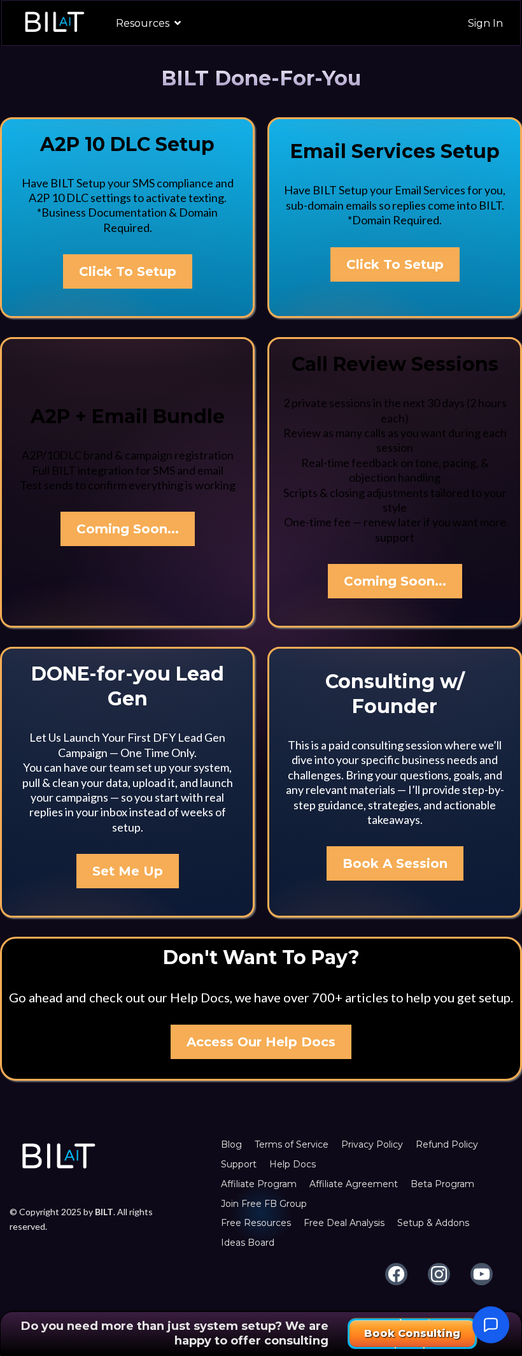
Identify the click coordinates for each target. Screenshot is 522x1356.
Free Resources (256, 1223)
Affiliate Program (259, 1184)
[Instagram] (439, 1274)
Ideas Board (247, 1242)
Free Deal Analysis (344, 1223)
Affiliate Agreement (353, 1184)
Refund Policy (447, 1144)
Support (239, 1164)
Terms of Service (291, 1144)
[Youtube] (481, 1274)
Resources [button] (144, 23)
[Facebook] (396, 1274)
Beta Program (442, 1184)
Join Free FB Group (264, 1203)
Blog (231, 1144)
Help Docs (292, 1164)
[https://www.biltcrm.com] (53, 23)
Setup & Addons (433, 1223)
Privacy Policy (372, 1144)
